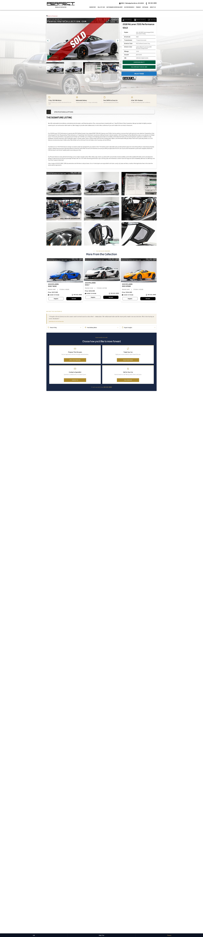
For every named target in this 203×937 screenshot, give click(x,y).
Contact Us (75, 380)
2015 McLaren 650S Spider (127, 285)
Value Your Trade (128, 360)
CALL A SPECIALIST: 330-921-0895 (139, 67)
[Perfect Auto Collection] (60, 5)
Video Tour (101, 935)
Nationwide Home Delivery (114, 7)
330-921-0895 (77, 294)
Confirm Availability (139, 62)
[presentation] (117, 40)
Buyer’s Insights (139, 327)
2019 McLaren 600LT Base (53, 285)
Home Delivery (127, 19)
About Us (153, 7)
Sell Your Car (128, 380)
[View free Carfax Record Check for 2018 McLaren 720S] (130, 78)
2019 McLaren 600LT (90, 284)
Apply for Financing (75, 360)
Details (74, 298)
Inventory (92, 7)
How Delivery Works (102, 327)
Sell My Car (101, 7)
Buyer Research (129, 7)
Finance (169, 935)
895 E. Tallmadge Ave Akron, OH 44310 (132, 3)
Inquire (56, 298)
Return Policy (65, 327)
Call (34, 935)
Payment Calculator (140, 19)
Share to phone (54, 295)
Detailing (145, 7)
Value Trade (152, 19)
